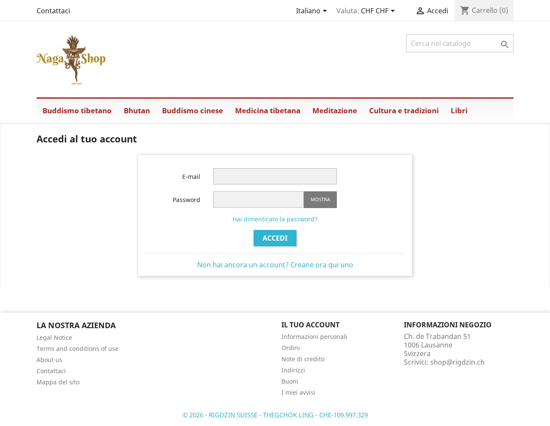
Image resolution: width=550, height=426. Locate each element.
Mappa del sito (58, 382)
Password (186, 200)
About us (49, 360)
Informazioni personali (314, 336)
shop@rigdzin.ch (457, 362)
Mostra (320, 199)
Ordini (290, 348)
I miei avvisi (298, 392)
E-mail (191, 176)
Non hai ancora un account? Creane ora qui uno (275, 264)
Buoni (289, 381)
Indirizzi (293, 370)
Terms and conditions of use (78, 348)
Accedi (275, 238)
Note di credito (302, 359)
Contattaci (53, 10)
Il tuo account (310, 324)
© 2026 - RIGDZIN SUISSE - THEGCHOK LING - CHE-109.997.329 (275, 415)
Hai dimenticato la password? (275, 219)
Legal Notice (54, 337)
